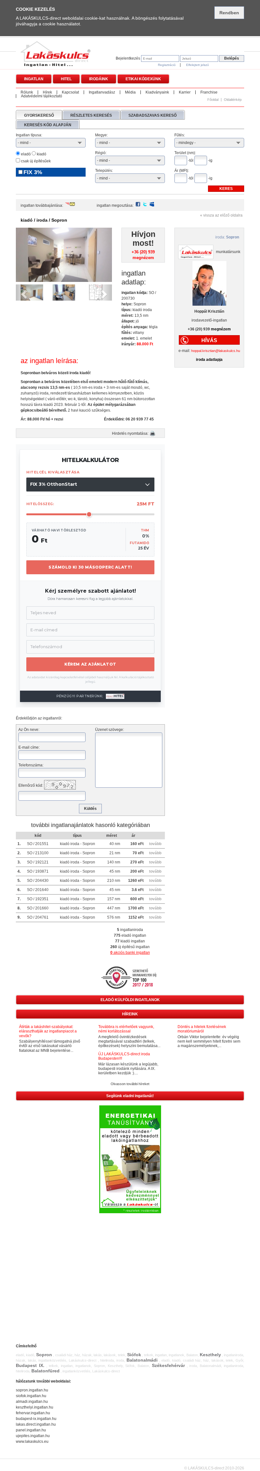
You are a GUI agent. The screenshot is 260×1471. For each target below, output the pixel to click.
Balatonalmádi (142, 1360)
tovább (155, 844)
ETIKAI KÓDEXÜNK (143, 79)
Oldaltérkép (233, 99)
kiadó (41, 154)
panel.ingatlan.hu (31, 1430)
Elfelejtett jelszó (197, 65)
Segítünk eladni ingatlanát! (130, 1096)
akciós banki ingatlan (130, 952)
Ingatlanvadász (102, 92)
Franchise (209, 92)
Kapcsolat (70, 92)
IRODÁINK (98, 79)
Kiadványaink (157, 92)
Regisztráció (167, 65)
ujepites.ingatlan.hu (33, 1436)
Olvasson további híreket (130, 1084)
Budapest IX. (30, 1365)
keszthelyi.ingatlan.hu (34, 1407)
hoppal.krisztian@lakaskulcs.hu (215, 351)
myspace (151, 204)
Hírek (47, 92)
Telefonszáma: (30, 765)
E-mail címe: (29, 747)
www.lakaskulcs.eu (32, 1441)
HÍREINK (130, 1014)
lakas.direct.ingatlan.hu (36, 1424)
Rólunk (27, 92)
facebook (137, 204)
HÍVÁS (209, 340)
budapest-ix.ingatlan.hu (36, 1418)
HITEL (66, 79)
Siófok (134, 1354)
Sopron (44, 1354)
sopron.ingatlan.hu (32, 1390)
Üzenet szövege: (109, 729)
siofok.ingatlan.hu (31, 1396)
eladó (25, 154)
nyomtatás (152, 433)
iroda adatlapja (209, 359)
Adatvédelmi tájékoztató (41, 96)
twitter (144, 204)
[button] (23, 292)
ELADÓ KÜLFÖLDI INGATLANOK (130, 1000)
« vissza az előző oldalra (221, 215)
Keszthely (210, 1354)
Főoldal (212, 99)
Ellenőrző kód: (30, 785)
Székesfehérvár (168, 1365)
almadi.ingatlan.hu (32, 1401)
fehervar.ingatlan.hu (33, 1413)
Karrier (185, 92)
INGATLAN (33, 79)
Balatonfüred (45, 1370)
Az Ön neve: (28, 729)
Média (130, 92)
